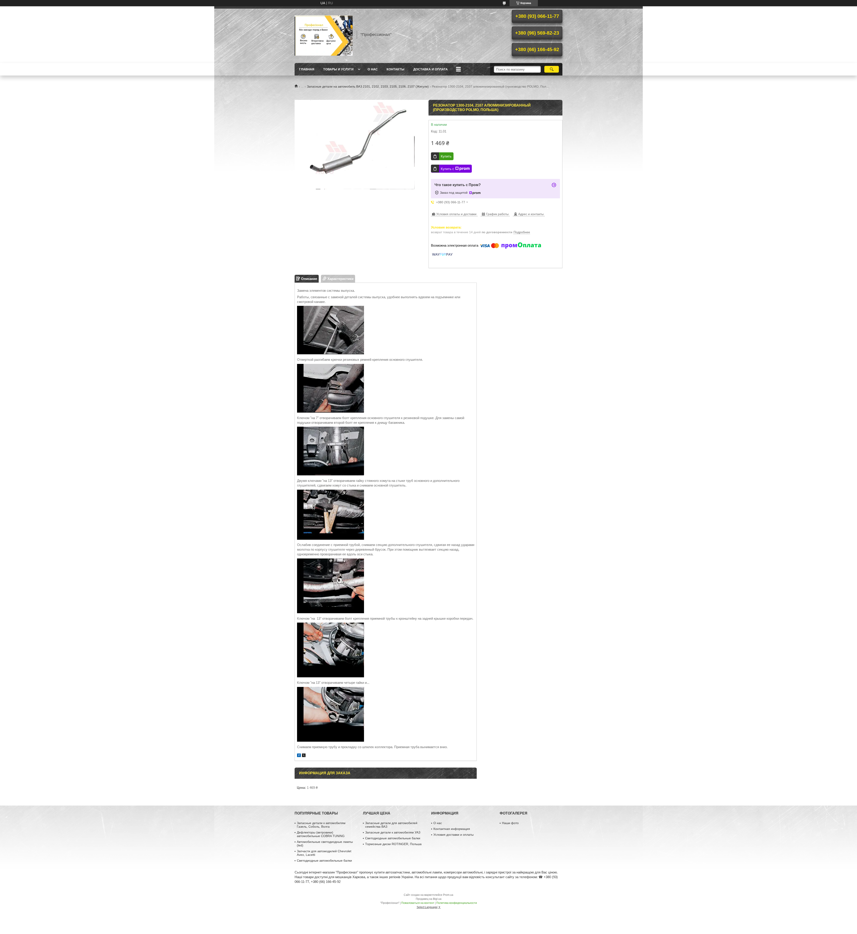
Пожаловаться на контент (417, 903)
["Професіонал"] (324, 34)
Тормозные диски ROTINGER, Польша (393, 844)
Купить (446, 156)
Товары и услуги (338, 69)
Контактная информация (451, 829)
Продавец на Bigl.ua (428, 898)
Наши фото (510, 823)
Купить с (447, 169)
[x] (304, 756)
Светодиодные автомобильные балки (324, 860)
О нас (373, 69)
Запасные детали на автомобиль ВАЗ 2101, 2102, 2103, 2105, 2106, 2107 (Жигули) (368, 86)
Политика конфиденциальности (456, 903)
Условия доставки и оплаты (453, 834)
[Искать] (551, 69)
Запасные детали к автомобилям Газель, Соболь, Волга (321, 824)
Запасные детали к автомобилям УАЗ (392, 832)
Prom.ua (448, 894)
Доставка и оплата (430, 69)
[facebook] (299, 756)
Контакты (395, 69)
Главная (306, 69)
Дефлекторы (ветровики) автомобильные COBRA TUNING (321, 834)
